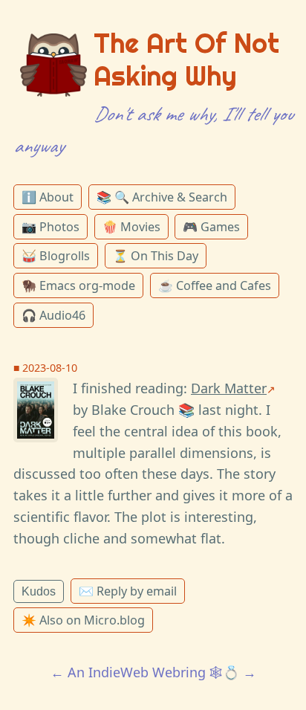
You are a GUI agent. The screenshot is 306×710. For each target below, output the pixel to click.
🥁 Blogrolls (56, 256)
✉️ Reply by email (128, 591)
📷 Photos (50, 227)
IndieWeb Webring (147, 672)
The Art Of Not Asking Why (186, 59)
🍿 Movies (131, 227)
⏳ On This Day (155, 256)
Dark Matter (229, 388)
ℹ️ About (48, 197)
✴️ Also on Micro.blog (83, 620)
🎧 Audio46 (53, 315)
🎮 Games (211, 227)
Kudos (39, 591)
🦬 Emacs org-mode (78, 285)
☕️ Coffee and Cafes (214, 285)
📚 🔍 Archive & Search (162, 197)
